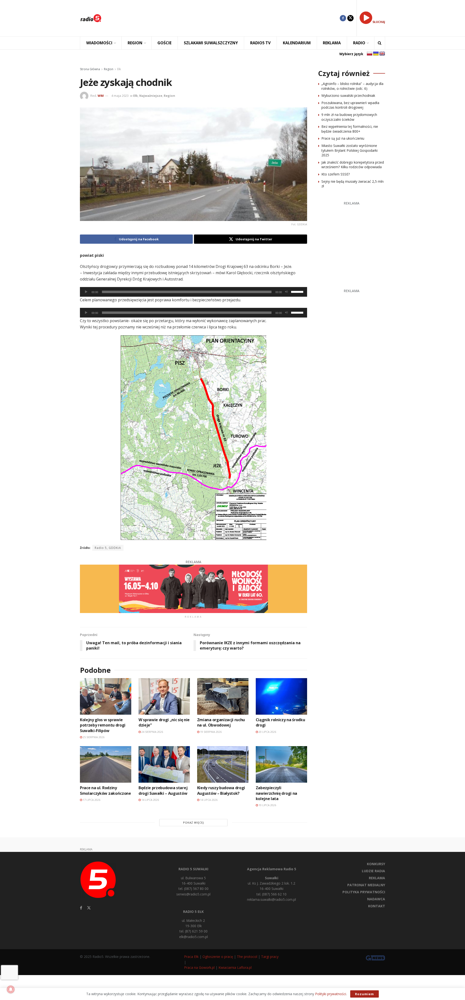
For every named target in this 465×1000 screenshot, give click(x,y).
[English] (382, 53)
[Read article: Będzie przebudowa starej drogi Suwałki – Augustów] (164, 764)
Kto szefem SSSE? (335, 174)
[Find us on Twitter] (350, 18)
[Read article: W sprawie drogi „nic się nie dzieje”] (164, 696)
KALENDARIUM (297, 42)
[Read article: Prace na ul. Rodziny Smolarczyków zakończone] (105, 764)
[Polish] (369, 53)
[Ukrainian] (376, 53)
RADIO (359, 42)
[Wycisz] (286, 291)
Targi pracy (270, 956)
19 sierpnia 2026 (210, 732)
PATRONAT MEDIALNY (366, 885)
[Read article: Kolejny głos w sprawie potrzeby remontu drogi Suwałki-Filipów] (105, 696)
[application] (193, 292)
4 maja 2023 (120, 95)
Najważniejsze (150, 95)
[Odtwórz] (86, 291)
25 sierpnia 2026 (93, 737)
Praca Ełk (191, 956)
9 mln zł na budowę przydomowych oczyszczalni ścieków (349, 117)
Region (108, 69)
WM (101, 95)
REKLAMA (332, 42)
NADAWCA (376, 899)
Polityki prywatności (330, 994)
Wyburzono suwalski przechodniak (348, 95)
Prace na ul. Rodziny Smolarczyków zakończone (105, 790)
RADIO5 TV (260, 42)
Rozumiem (364, 994)
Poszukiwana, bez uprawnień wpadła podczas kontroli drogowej (350, 105)
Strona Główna (90, 69)
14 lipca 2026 (150, 800)
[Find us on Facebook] (343, 18)
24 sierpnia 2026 (152, 732)
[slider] (298, 291)
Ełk (119, 69)
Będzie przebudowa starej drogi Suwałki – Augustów (163, 790)
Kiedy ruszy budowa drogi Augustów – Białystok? (221, 790)
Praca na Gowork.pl (199, 967)
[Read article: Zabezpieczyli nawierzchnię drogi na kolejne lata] (281, 764)
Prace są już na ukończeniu (342, 138)
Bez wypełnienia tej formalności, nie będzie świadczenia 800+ (349, 129)
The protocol (247, 956)
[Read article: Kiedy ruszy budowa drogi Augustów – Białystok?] (222, 764)
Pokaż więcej (193, 822)
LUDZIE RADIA (373, 871)
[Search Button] (379, 43)
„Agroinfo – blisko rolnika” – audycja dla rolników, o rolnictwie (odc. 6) (352, 86)
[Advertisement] (224, 18)
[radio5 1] (193, 588)
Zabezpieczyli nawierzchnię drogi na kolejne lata (276, 793)
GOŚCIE (164, 42)
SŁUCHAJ (378, 22)
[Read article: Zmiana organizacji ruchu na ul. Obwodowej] (222, 696)
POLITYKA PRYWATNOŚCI (363, 892)
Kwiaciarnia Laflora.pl (235, 967)
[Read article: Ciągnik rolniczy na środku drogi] (281, 696)
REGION (135, 42)
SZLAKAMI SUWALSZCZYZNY (211, 42)
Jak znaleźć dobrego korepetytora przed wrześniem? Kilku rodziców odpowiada (352, 164)
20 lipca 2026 (267, 732)
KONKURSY (376, 864)
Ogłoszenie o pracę (217, 956)
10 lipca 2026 (267, 805)
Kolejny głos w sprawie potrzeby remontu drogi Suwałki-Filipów (102, 725)
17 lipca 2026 (91, 800)
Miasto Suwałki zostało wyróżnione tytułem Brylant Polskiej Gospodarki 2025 (349, 150)
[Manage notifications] (11, 989)
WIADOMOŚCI (99, 42)
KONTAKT (376, 906)
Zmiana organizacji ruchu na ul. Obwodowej (221, 722)
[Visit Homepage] (91, 18)
